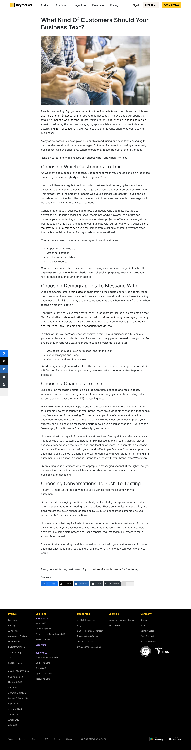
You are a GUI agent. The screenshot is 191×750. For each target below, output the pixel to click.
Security (35, 739)
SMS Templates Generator (90, 630)
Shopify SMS (14, 687)
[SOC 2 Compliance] (155, 651)
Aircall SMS (13, 719)
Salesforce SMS (16, 676)
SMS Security (14, 652)
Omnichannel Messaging (89, 647)
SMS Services (15, 663)
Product (45, 5)
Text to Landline (85, 641)
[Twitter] (4, 361)
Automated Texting (17, 636)
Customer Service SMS (47, 657)
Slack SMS (13, 703)
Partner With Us (148, 641)
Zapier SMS (14, 714)
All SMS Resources (86, 620)
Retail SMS (41, 623)
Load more (41, 644)
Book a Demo (171, 5)
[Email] (4, 377)
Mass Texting (14, 641)
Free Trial (151, 5)
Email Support (147, 636)
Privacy (22, 739)
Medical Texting (43, 628)
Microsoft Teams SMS (18, 698)
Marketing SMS (43, 662)
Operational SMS (44, 673)
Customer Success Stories (121, 620)
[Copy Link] (4, 384)
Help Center (114, 625)
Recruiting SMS (43, 679)
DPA (46, 739)
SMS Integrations (18, 671)
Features (12, 620)
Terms (10, 739)
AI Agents (13, 630)
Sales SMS (41, 668)
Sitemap (69, 739)
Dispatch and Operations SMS (50, 634)
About (143, 625)
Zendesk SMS (15, 709)
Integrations (79, 5)
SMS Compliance (16, 647)
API (9, 657)
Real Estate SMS (43, 639)
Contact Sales (147, 630)
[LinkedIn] (4, 369)
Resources (98, 5)
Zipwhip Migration (17, 693)
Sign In (136, 5)
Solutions (61, 5)
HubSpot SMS (15, 682)
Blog (79, 625)
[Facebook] (4, 353)
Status (57, 739)
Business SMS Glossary (88, 636)
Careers (144, 620)
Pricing (114, 5)
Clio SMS (12, 725)
